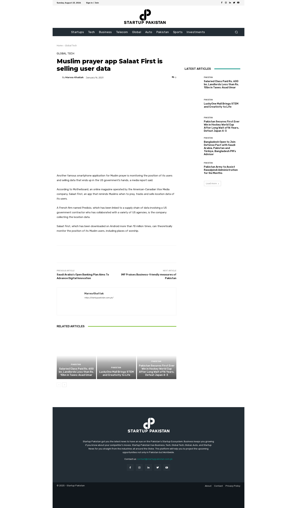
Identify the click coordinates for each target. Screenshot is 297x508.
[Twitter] (234, 3)
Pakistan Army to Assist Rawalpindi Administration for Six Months (221, 170)
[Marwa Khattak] (59, 77)
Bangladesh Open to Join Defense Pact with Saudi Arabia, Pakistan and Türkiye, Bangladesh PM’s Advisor (220, 148)
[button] (236, 32)
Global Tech (71, 45)
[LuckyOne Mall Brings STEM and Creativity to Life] (116, 355)
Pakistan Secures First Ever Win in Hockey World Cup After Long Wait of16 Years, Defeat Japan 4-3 (157, 370)
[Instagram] (226, 3)
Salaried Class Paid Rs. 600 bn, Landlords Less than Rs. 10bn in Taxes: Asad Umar (76, 371)
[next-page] (64, 385)
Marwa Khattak (74, 77)
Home (60, 45)
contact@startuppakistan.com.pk (155, 459)
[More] (149, 89)
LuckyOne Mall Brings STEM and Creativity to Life (116, 373)
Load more (211, 183)
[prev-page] (59, 385)
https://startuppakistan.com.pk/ (98, 298)
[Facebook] (222, 3)
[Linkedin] (230, 3)
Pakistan (76, 364)
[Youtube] (238, 3)
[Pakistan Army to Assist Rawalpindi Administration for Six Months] (193, 168)
